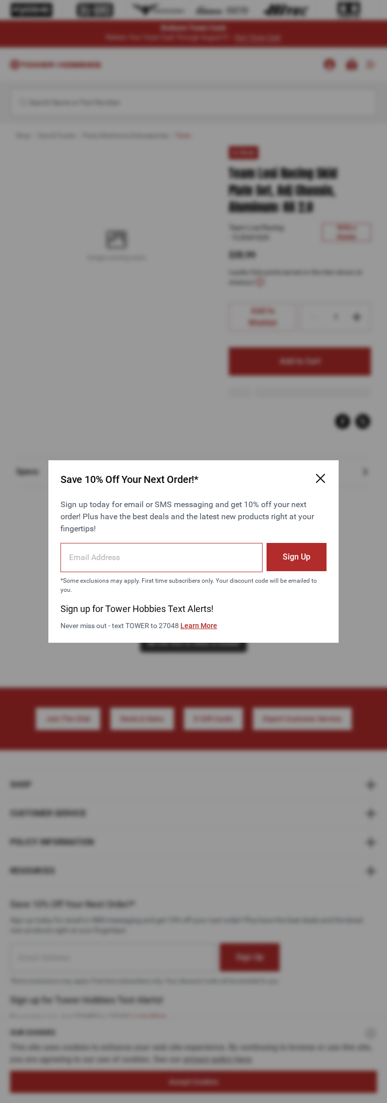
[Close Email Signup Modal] (320, 478)
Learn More (198, 626)
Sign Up (296, 557)
